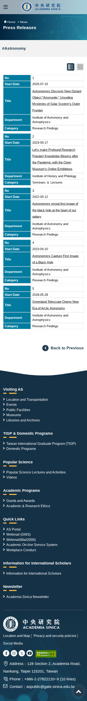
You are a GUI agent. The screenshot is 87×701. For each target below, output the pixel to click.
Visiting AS (13, 389)
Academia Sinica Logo (41, 7)
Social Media (13, 643)
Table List (70, 67)
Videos (11, 477)
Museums (13, 415)
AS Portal (13, 529)
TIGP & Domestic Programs (28, 433)
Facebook (6, 653)
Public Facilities (18, 410)
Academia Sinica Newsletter (27, 597)
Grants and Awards (20, 501)
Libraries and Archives (23, 420)
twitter (14, 653)
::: (1, 379)
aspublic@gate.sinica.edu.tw (50, 687)
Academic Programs (21, 490)
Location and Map (16, 636)
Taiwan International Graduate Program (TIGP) (41, 443)
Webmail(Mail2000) (21, 539)
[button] (5, 7)
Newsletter (12, 586)
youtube (30, 653)
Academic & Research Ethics (28, 506)
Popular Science (18, 462)
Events (11, 404)
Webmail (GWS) (18, 534)
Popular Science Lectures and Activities (36, 472)
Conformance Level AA (46, 654)
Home (11, 22)
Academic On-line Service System (31, 545)
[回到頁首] (78, 691)
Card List (80, 67)
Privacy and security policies (55, 636)
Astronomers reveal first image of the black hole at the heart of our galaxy (55, 210)
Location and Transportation (27, 399)
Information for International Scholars (37, 563)
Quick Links (14, 519)
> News (22, 22)
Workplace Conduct (21, 550)
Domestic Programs (21, 448)
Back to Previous (67, 348)
